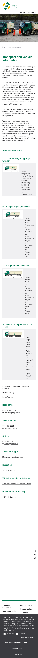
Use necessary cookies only (16, 642)
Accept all (19, 654)
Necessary (10, 634)
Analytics (22, 634)
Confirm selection (19, 648)
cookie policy (8, 630)
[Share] (35, 551)
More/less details (26, 637)
